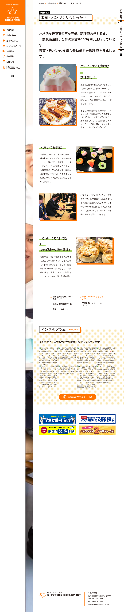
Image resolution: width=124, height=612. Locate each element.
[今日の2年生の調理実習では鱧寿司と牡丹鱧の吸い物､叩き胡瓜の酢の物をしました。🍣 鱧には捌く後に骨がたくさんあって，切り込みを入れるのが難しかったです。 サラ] (106, 348)
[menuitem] (12, 29)
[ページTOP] (121, 609)
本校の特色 (51, 3)
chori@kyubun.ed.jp (101, 604)
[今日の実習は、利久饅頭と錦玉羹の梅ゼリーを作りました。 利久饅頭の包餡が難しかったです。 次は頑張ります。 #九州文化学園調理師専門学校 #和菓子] (68, 366)
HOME (41, 3)
